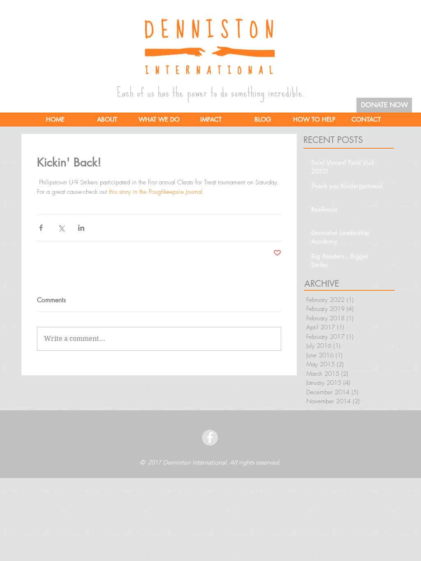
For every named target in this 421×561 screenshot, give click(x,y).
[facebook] (210, 438)
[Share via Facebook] (41, 228)
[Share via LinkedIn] (81, 228)
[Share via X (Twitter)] (61, 228)
